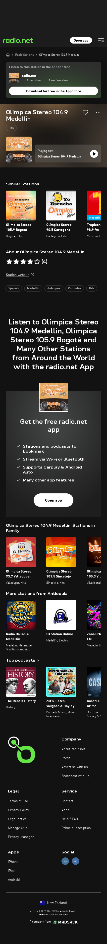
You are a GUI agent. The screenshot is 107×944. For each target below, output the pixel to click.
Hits (11, 128)
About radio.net (73, 749)
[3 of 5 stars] (23, 261)
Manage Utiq (17, 828)
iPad (11, 871)
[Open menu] (101, 40)
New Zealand (56, 903)
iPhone (13, 862)
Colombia (74, 288)
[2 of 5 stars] (16, 261)
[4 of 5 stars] (30, 261)
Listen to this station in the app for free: (40, 67)
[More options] (98, 112)
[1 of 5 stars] (9, 261)
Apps (65, 810)
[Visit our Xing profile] (76, 861)
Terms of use (18, 801)
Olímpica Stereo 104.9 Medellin (59, 156)
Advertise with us (74, 767)
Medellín (33, 288)
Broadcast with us (75, 776)
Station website (17, 275)
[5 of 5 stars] (37, 261)
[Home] (8, 55)
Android (14, 880)
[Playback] (94, 154)
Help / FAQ (69, 819)
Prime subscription (76, 828)
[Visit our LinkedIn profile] (65, 861)
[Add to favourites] (85, 112)
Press (65, 758)
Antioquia (53, 288)
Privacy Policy (18, 810)
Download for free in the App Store (53, 91)
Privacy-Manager (21, 837)
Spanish (13, 288)
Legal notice (17, 819)
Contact (67, 801)
